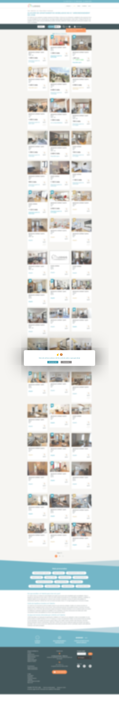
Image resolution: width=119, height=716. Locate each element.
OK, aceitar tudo (53, 362)
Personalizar (66, 362)
